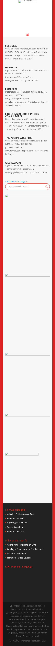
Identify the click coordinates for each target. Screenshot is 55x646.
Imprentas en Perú (15, 518)
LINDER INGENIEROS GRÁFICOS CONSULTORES (22, 115)
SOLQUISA (11, 45)
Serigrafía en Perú (15, 527)
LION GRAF (11, 89)
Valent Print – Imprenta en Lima (21, 544)
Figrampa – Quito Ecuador (19, 557)
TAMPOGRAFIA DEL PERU (18, 137)
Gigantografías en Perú (17, 522)
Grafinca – (12, 553)
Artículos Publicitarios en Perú (20, 514)
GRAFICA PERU (13, 162)
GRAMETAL (11, 67)
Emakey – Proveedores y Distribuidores (25, 549)
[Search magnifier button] (46, 187)
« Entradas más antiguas (16, 181)
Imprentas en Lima (15, 531)
